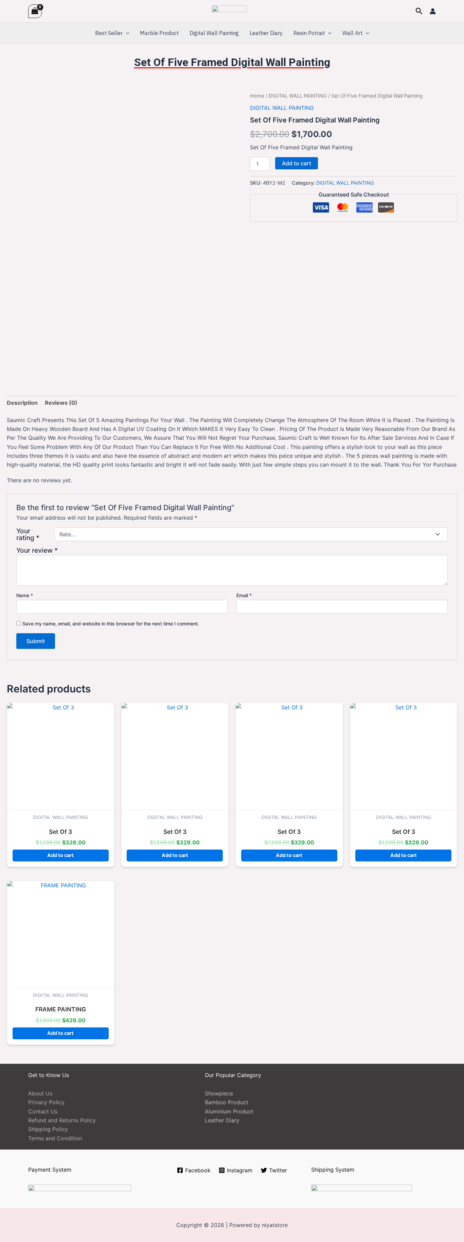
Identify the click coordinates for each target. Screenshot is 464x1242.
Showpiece (219, 1093)
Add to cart (296, 163)
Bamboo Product (226, 1102)
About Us (40, 1093)
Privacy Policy (46, 1102)
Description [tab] (22, 402)
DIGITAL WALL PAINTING (298, 96)
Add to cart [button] (60, 855)
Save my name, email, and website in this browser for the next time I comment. (110, 623)
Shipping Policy (48, 1129)
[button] (419, 11)
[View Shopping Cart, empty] (35, 11)
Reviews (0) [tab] (61, 402)
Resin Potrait (309, 33)
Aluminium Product (229, 1111)
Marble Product (159, 33)
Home (257, 96)
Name (24, 595)
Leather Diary (266, 33)
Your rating (27, 534)
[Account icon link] (433, 11)
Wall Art (352, 33)
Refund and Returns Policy (62, 1120)
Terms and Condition (55, 1138)
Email (244, 595)
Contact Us (42, 1111)
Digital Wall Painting (214, 33)
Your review (37, 550)
